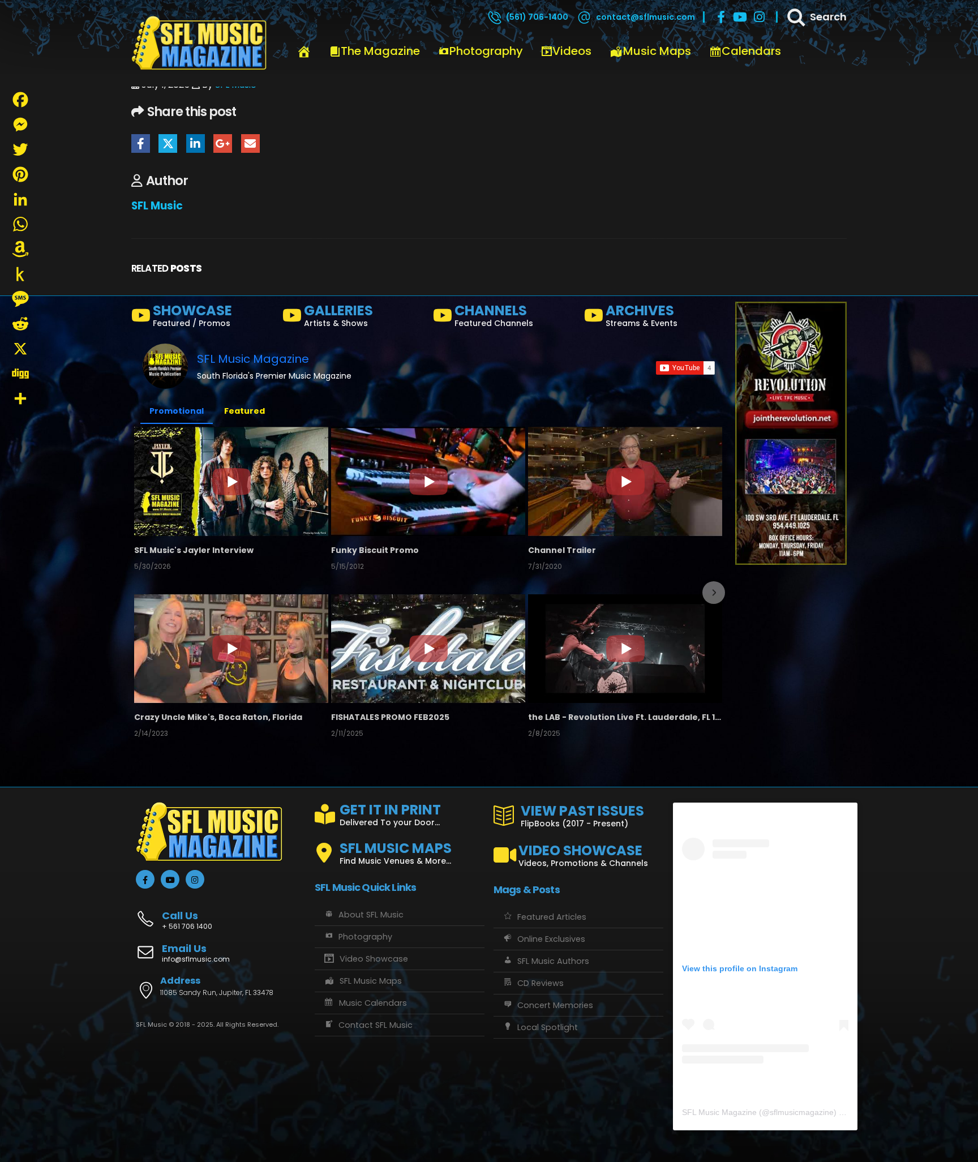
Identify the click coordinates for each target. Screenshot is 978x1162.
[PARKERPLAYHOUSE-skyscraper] (791, 433)
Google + (222, 143)
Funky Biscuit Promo (375, 550)
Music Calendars (373, 1003)
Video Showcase (374, 958)
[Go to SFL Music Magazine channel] (165, 366)
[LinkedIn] (20, 199)
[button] (143, 592)
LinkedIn (195, 143)
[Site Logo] (199, 43)
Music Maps (657, 51)
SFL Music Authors (553, 961)
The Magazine (380, 51)
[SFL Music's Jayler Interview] (231, 481)
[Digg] (20, 373)
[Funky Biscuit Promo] (428, 481)
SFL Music (157, 205)
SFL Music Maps (371, 981)
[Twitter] (20, 149)
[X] (20, 348)
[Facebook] (721, 17)
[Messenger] (20, 124)
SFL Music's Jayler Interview (194, 550)
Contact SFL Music (375, 1025)
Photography (486, 51)
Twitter (167, 143)
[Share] (20, 398)
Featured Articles (551, 917)
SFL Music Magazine (253, 359)
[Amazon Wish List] (20, 249)
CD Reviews (540, 983)
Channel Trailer (562, 550)
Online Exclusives (551, 939)
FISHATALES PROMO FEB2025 (390, 717)
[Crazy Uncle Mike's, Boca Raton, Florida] (231, 648)
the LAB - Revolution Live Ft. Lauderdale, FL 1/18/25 (625, 717)
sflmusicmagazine (802, 1112)
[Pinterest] (20, 174)
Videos (571, 51)
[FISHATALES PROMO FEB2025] (428, 648)
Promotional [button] (176, 411)
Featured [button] (244, 411)
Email (250, 143)
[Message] (20, 298)
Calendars (751, 51)
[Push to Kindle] (20, 273)
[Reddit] (20, 323)
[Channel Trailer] (625, 481)
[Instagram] (759, 17)
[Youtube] (740, 17)
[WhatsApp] (20, 224)
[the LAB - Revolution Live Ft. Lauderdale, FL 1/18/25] (625, 648)
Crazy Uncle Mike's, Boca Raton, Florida (218, 717)
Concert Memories (555, 1005)
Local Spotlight (547, 1027)
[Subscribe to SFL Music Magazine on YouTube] (685, 368)
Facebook (140, 143)
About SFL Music (371, 914)
